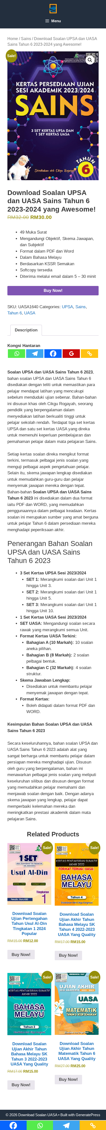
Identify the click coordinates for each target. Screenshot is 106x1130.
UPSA (67, 306)
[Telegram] (34, 353)
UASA (29, 313)
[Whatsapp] (16, 353)
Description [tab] (26, 330)
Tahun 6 (14, 313)
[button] (90, 60)
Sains (26, 39)
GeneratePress (88, 1115)
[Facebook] (53, 353)
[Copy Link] (89, 353)
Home (12, 39)
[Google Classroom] (71, 353)
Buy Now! (53, 290)
